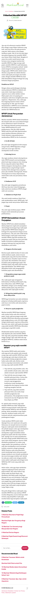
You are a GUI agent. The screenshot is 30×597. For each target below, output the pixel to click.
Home (6, 11)
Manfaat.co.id (9, 588)
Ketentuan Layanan (11, 592)
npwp (5, 506)
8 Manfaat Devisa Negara (10, 532)
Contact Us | (17, 591)
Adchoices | (5, 591)
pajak (8, 506)
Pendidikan (11, 11)
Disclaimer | (11, 591)
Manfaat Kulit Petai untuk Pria (12, 563)
